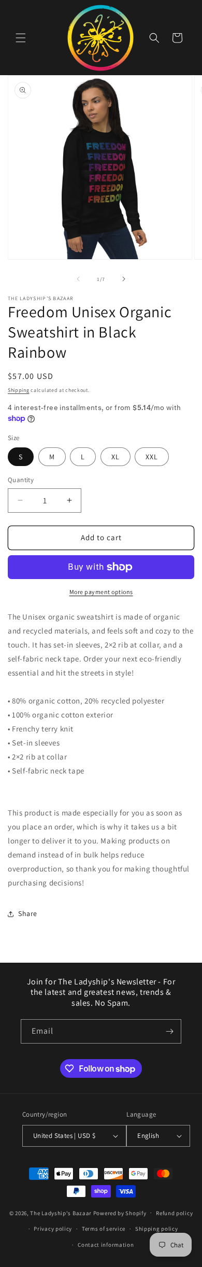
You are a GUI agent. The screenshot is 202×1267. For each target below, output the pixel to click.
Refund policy (174, 1213)
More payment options (101, 592)
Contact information (106, 1244)
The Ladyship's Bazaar (61, 1212)
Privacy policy (53, 1228)
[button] (20, 37)
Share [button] (27, 913)
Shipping (19, 390)
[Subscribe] (169, 1031)
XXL (152, 456)
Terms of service (103, 1228)
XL (115, 456)
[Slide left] (78, 279)
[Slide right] (123, 279)
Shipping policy (156, 1228)
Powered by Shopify (120, 1212)
